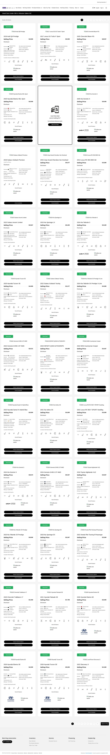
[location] (94, 8)
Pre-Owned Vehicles (34, 743)
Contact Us (8, 741)
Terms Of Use (20, 753)
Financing (71, 738)
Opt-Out (40, 753)
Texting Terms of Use (93, 743)
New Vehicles (32, 741)
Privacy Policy (14, 753)
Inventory (32, 738)
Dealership (91, 738)
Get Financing (71, 741)
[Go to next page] (103, 20)
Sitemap (25, 753)
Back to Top (105, 723)
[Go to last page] (107, 20)
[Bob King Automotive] (8, 7)
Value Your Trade (55, 124)
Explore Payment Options (18, 76)
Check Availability (18, 79)
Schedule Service (53, 741)
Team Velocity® (89, 753)
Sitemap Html (30, 753)
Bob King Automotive (6, 753)
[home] (93, 8)
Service (51, 738)
